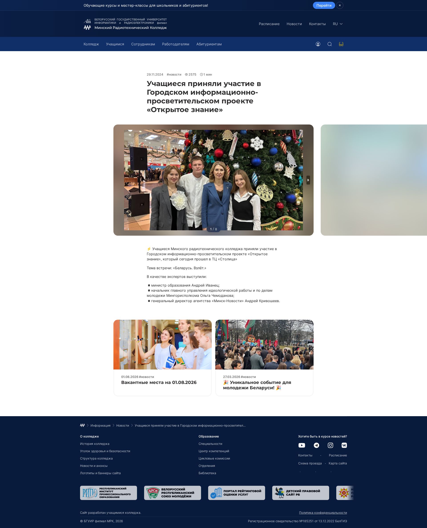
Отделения (207, 466)
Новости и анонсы (94, 466)
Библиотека (207, 473)
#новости (174, 74)
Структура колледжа (96, 458)
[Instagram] (330, 446)
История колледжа (94, 444)
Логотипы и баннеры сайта (100, 473)
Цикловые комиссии (214, 458)
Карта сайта (338, 463)
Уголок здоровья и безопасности (105, 451)
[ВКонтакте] (344, 446)
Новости (294, 24)
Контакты (317, 24)
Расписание (269, 24)
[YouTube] (301, 446)
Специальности (210, 444)
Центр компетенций (214, 451)
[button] (308, 180)
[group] (121, 493)
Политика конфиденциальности (323, 512)
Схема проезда (310, 463)
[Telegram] (316, 446)
